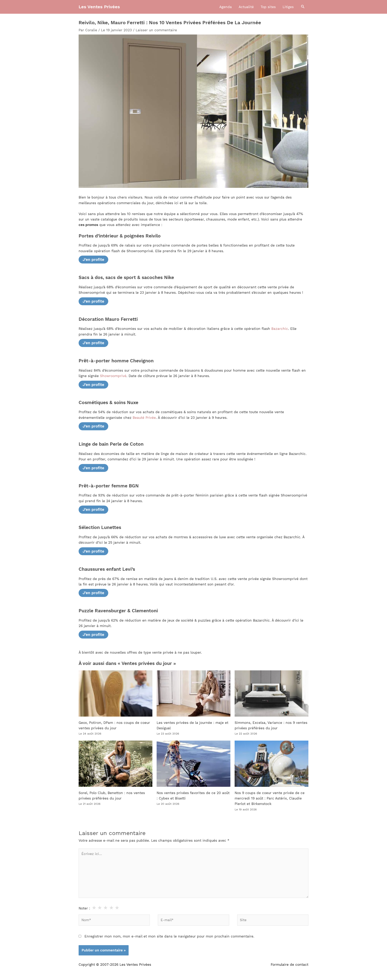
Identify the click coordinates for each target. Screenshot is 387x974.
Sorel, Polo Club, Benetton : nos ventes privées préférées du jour (112, 795)
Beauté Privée (144, 418)
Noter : (84, 908)
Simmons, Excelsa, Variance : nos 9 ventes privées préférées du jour (271, 725)
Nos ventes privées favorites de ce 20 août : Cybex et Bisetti (193, 795)
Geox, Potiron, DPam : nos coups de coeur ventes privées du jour (114, 725)
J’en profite (93, 259)
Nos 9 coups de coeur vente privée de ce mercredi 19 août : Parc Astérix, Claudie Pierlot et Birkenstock (270, 798)
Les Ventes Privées (99, 6)
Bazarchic (279, 329)
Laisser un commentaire (156, 30)
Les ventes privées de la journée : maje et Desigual (192, 725)
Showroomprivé (113, 376)
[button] (303, 6)
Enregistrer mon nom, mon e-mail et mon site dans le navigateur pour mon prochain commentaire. (169, 936)
